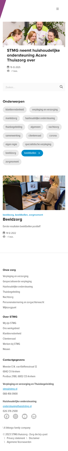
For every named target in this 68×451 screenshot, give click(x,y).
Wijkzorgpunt (9, 307)
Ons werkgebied (11, 328)
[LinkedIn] (33, 416)
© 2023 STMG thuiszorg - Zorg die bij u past (25, 434)
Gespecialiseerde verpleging (17, 281)
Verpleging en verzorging (15, 276)
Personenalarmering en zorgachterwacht (23, 302)
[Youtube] (25, 416)
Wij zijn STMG (9, 323)
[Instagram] (15, 416)
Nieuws (6, 349)
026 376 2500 (10, 411)
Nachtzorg (8, 297)
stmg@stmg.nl (10, 389)
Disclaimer (34, 438)
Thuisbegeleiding (11, 292)
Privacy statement (16, 438)
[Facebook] (6, 416)
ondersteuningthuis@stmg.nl (17, 406)
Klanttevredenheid (12, 333)
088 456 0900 (10, 394)
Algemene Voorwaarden (19, 442)
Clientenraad (9, 339)
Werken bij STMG (11, 344)
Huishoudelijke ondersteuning (18, 287)
